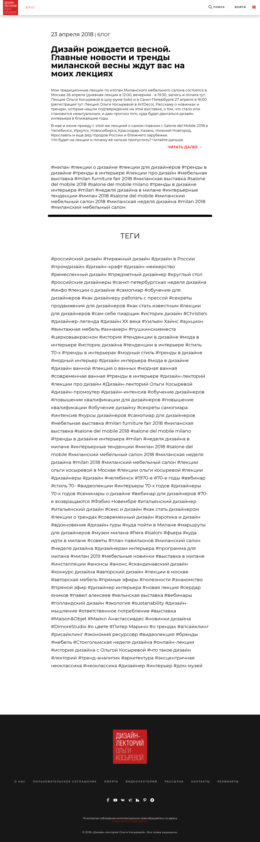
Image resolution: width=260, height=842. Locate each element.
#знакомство (187, 579)
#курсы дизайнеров (102, 415)
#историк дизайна (100, 345)
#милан (60, 167)
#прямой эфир (69, 587)
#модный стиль (135, 352)
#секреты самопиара (162, 407)
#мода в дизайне (168, 360)
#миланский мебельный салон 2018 (111, 454)
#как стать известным (153, 305)
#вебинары (178, 595)
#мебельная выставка (77, 423)
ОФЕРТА (111, 781)
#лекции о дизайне (94, 167)
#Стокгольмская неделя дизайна (112, 642)
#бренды (187, 634)
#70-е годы (167, 478)
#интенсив (64, 415)
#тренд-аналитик (99, 658)
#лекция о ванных (114, 368)
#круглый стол (185, 274)
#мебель (61, 642)
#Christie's (195, 313)
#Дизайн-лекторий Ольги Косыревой (147, 384)
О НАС (20, 781)
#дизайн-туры (104, 525)
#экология (117, 603)
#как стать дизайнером (171, 509)
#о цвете (98, 626)
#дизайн (93, 478)
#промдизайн (68, 266)
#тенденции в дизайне (150, 337)
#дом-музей (188, 665)
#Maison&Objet (69, 618)
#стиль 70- (63, 486)
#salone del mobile (131, 196)
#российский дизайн (76, 259)
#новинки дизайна (168, 618)
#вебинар (193, 478)
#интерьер (159, 665)
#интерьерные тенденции (102, 446)
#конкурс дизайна (73, 572)
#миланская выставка (159, 178)
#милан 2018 (94, 196)
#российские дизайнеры (81, 282)
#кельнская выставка (137, 595)
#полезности (155, 579)
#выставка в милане (180, 556)
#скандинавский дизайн (158, 564)
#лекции (192, 470)
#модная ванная (157, 368)
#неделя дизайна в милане (128, 190)
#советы (97, 540)
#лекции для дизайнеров (149, 167)
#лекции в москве (166, 572)
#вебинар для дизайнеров (164, 493)
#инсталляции (68, 564)
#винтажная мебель (75, 329)
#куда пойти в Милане (149, 525)
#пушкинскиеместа (152, 329)
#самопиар (129, 290)
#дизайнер (131, 665)
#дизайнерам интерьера (124, 548)
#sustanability (148, 603)
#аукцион (191, 321)
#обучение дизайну (112, 407)
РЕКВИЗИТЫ (228, 781)
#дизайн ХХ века (120, 321)
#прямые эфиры (118, 579)
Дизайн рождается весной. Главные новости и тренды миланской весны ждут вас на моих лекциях (118, 61)
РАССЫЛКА (174, 781)
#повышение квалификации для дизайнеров (106, 399)
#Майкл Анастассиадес (116, 618)
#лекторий (64, 658)
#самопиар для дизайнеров (161, 415)
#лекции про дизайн (151, 173)
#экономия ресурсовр (111, 634)
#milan (86, 190)
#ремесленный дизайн (79, 274)
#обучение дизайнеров (176, 392)
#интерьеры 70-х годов (142, 486)
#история (110, 337)
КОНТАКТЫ (200, 781)
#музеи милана (110, 532)
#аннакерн (114, 329)
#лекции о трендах (74, 517)
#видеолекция (157, 634)
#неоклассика (100, 665)
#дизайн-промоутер (75, 392)
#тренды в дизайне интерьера (88, 439)
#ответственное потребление (114, 611)
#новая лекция (160, 587)
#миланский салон (177, 540)
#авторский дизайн (119, 572)
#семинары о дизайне (103, 493)
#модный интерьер (74, 360)
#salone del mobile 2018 (101, 431)
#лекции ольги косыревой (149, 470)
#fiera (136, 532)
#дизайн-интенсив (123, 392)
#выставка (163, 611)
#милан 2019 (85, 556)
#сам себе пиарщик (115, 313)
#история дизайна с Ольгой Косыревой (98, 650)
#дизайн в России (173, 259)
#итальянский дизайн (77, 509)
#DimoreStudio (68, 626)
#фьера (173, 532)
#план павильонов (131, 540)
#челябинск (119, 478)
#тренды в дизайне (179, 352)
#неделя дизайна (72, 548)
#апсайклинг (193, 626)
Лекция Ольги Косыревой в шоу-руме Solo (91, 99)
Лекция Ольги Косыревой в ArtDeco (118, 104)
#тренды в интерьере (99, 173)
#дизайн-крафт (104, 266)
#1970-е (144, 478)
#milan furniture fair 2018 (103, 178)
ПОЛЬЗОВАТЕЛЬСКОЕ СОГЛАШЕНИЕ (65, 781)
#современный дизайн (126, 517)
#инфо (59, 290)
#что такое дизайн (169, 650)
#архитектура (137, 658)
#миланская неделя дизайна (141, 201)
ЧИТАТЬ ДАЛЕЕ (183, 147)
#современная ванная (78, 376)
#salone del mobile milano (118, 184)
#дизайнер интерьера (114, 587)
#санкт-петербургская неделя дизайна (159, 282)
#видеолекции (95, 486)
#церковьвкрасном (74, 337)
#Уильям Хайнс (160, 321)
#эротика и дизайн (177, 517)
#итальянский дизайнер (167, 501)
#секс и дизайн (123, 509)
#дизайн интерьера (122, 360)
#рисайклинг (67, 634)
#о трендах (162, 626)
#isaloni (153, 532)
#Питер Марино (129, 626)
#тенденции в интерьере (153, 345)
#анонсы (97, 564)
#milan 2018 (191, 201)
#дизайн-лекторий (182, 376)
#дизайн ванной (71, 368)
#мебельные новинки (128, 556)
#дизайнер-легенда (75, 321)
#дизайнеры (66, 478)
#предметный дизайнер (137, 274)
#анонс (118, 564)
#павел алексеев (90, 595)
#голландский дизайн (77, 603)
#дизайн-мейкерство (149, 266)
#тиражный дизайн (126, 259)
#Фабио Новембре (113, 501)
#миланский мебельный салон (88, 207)
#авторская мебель (74, 579)
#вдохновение (68, 525)
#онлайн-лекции (173, 642)
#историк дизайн (161, 313)
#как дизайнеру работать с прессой (125, 298)
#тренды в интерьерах (89, 352)
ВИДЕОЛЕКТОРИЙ (141, 781)
